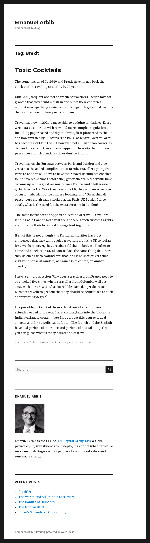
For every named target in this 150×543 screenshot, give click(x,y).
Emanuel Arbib (34, 22)
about (35, 342)
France (72, 342)
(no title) (24, 492)
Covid (53, 342)
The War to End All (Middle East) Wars (46, 497)
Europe (63, 342)
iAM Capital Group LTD (74, 441)
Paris (80, 342)
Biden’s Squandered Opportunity (42, 512)
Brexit (45, 342)
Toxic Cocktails (38, 70)
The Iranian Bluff (31, 507)
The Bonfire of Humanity (36, 502)
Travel (88, 342)
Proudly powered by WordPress (55, 532)
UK (94, 342)
